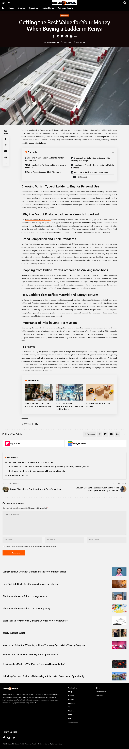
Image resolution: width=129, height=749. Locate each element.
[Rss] (14, 738)
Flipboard (15, 443)
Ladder (35, 424)
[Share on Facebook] (53, 36)
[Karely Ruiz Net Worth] (119, 633)
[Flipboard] (7, 443)
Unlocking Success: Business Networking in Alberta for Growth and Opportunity (43, 676)
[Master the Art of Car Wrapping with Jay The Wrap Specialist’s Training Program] (119, 645)
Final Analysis (82, 177)
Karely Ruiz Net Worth (14, 632)
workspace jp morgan (18, 475)
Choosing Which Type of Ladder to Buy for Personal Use (44, 159)
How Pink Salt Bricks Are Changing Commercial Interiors (31, 584)
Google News (79, 443)
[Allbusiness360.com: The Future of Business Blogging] (39, 392)
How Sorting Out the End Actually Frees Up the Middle (30, 654)
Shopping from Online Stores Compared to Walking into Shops (90, 159)
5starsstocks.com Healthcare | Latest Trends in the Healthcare (69, 406)
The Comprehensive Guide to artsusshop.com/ (26, 608)
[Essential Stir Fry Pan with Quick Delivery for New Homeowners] (119, 620)
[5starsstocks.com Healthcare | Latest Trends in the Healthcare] (69, 392)
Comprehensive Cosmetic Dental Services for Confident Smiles (34, 571)
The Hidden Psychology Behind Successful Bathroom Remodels (37, 471)
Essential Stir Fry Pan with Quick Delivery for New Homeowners (35, 620)
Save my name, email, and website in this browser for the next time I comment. (31, 546)
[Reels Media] (64, 2)
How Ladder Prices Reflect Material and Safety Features (92, 166)
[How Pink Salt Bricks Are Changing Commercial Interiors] (119, 584)
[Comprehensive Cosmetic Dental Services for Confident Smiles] (119, 571)
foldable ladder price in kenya (38, 219)
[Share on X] (58, 36)
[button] (5, 2)
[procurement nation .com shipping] (100, 392)
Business (64, 15)
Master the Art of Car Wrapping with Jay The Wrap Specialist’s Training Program (44, 645)
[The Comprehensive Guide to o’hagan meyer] (119, 596)
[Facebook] (4, 738)
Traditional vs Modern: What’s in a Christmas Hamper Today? (34, 664)
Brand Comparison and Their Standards (44, 172)
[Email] (67, 36)
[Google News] (70, 443)
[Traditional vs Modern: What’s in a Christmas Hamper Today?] (119, 664)
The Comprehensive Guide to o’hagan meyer (25, 596)
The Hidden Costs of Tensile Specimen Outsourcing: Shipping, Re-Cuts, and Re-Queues (48, 466)
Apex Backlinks (53, 42)
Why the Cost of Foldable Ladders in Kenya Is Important (45, 166)
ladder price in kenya (37, 142)
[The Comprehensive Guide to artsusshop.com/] (119, 608)
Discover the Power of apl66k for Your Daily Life (30, 462)
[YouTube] (9, 738)
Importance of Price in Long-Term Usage (91, 172)
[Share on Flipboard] (62, 36)
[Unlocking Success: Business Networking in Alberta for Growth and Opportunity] (119, 676)
